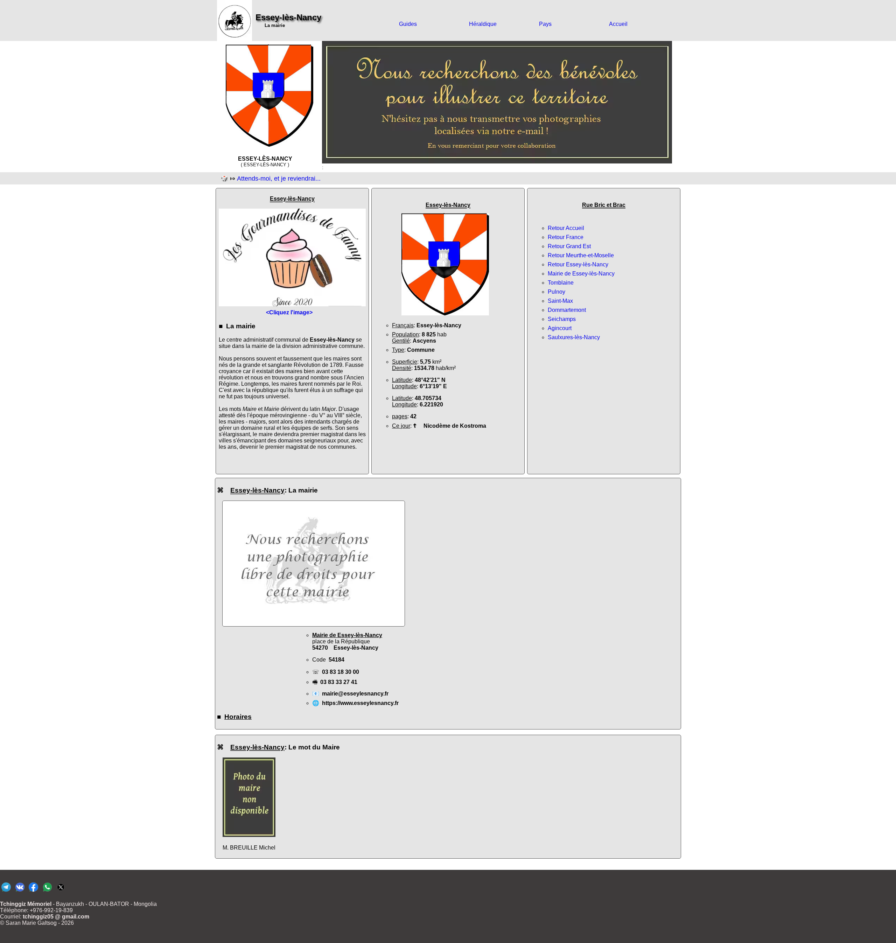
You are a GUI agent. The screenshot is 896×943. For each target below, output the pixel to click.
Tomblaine (561, 283)
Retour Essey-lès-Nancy (578, 264)
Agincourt (560, 328)
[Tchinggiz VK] (20, 891)
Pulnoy (556, 292)
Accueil (618, 24)
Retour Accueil (566, 228)
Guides (408, 24)
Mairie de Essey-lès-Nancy (581, 274)
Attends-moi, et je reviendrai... (279, 178)
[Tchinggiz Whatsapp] (47, 891)
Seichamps (562, 319)
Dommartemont (567, 310)
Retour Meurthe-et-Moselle (581, 255)
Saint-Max (560, 301)
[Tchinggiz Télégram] (6, 891)
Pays (545, 24)
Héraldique (483, 24)
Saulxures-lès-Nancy (574, 337)
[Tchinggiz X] (61, 891)
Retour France (565, 237)
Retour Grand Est (569, 246)
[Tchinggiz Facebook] (33, 891)
